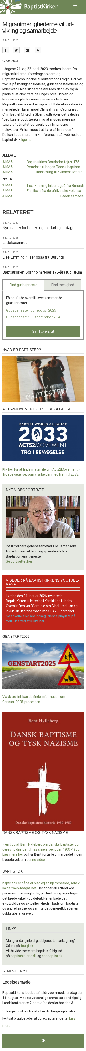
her (20, 854)
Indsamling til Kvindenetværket (60, 172)
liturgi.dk (27, 946)
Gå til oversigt (43, 331)
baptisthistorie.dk (24, 956)
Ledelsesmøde (72, 196)
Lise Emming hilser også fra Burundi (55, 186)
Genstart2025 (15, 636)
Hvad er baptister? (21, 350)
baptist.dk (12, 871)
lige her (27, 140)
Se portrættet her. (19, 561)
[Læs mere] (38, 50)
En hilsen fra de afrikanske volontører (56, 191)
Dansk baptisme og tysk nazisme (35, 832)
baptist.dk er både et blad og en (26, 883)
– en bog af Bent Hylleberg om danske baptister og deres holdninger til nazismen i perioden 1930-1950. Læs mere (41, 849)
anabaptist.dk (52, 956)
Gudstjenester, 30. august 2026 (31, 310)
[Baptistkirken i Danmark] (29, 7)
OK (43, 1040)
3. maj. (7, 161)
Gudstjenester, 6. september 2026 (33, 317)
